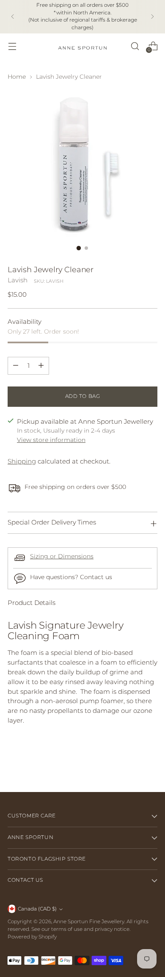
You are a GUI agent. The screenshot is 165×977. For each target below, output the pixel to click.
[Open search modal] (134, 46)
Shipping (22, 461)
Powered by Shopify (32, 937)
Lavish (18, 280)
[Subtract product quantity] (15, 365)
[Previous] (12, 16)
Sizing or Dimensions (62, 556)
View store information (51, 439)
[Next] (152, 16)
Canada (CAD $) (37, 909)
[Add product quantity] (41, 365)
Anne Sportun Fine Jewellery (88, 922)
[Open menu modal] (12, 46)
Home (17, 76)
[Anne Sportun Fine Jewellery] (82, 46)
